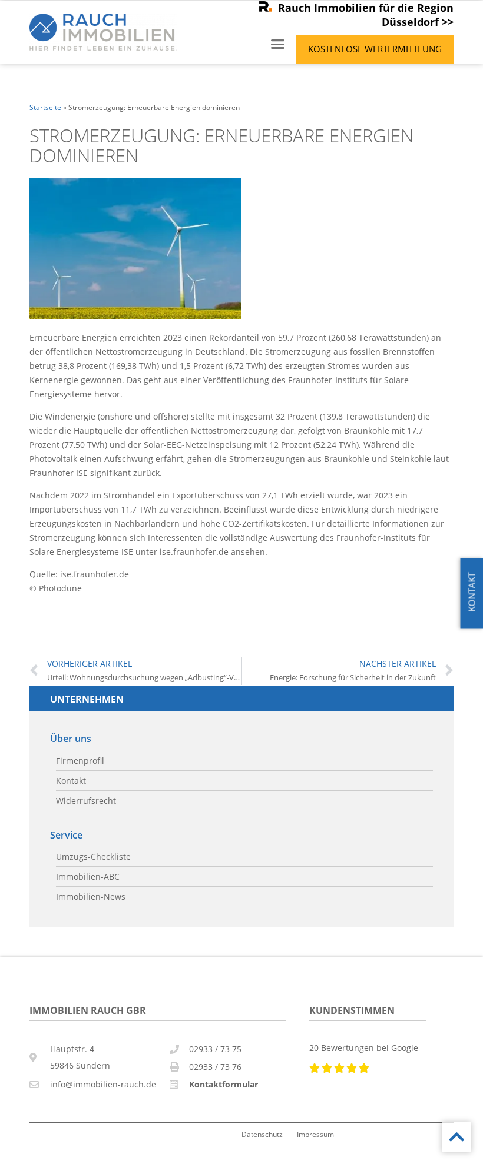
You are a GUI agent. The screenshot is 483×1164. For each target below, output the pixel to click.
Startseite (45, 107)
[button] (278, 44)
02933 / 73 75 (215, 1049)
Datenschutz (262, 1134)
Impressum (315, 1134)
